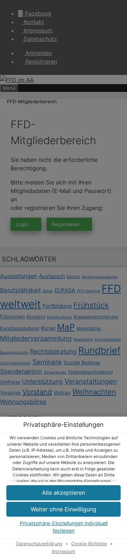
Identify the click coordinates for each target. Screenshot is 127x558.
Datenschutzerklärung (39, 543)
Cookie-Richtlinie (89, 543)
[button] (63, 509)
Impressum (63, 551)
